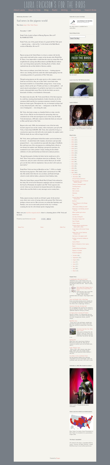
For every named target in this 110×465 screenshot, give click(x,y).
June (74, 264)
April (74, 268)
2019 (72, 146)
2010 (72, 166)
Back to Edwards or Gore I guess (80, 244)
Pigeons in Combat (77, 250)
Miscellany (76, 10)
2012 (72, 161)
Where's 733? (75, 188)
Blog (46, 10)
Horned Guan (75, 214)
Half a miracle (75, 191)
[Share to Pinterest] (50, 219)
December (75, 174)
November (75, 176)
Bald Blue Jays (73, 321)
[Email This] (42, 219)
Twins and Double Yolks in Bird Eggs (79, 299)
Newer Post (21, 227)
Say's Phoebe (75, 221)
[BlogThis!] (44, 219)
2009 (72, 168)
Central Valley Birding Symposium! (77, 198)
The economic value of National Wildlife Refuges (80, 181)
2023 (72, 137)
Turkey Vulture (76, 223)
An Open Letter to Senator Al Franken (79, 313)
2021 (72, 142)
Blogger (58, 458)
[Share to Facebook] (48, 219)
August (75, 260)
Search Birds (90, 10)
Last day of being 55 (77, 216)
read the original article (33, 213)
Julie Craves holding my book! (79, 206)
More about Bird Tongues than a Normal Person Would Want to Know (85, 289)
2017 (72, 150)
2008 (72, 170)
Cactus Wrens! (76, 242)
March (74, 270)
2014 (72, 157)
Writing (64, 10)
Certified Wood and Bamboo (79, 248)
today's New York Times (30, 25)
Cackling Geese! (76, 186)
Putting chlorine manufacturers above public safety (80, 226)
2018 (72, 148)
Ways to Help (34, 10)
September (76, 257)
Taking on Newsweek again (79, 184)
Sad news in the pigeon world (79, 236)
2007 (72, 172)
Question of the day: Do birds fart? (78, 306)
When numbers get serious (79, 212)
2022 (72, 140)
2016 (72, 153)
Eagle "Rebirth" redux (75, 347)
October (75, 255)
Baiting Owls (73, 339)
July (74, 262)
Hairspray (74, 193)
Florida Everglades (77, 252)
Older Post (62, 227)
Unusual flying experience (78, 178)
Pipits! (74, 246)
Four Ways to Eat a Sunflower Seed (78, 356)
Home (41, 227)
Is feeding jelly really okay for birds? (79, 279)
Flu (73, 195)
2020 (72, 144)
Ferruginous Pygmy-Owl (78, 219)
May (74, 266)
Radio (55, 10)
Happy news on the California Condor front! (79, 233)
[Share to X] (46, 219)
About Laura (19, 10)
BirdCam (74, 201)
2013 (72, 159)
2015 (72, 155)
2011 (72, 164)
